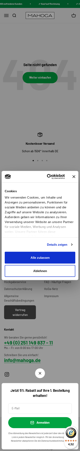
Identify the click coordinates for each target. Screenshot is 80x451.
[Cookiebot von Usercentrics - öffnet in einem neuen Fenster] (48, 176)
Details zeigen (57, 244)
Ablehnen (40, 271)
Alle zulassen (40, 257)
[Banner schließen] (73, 176)
